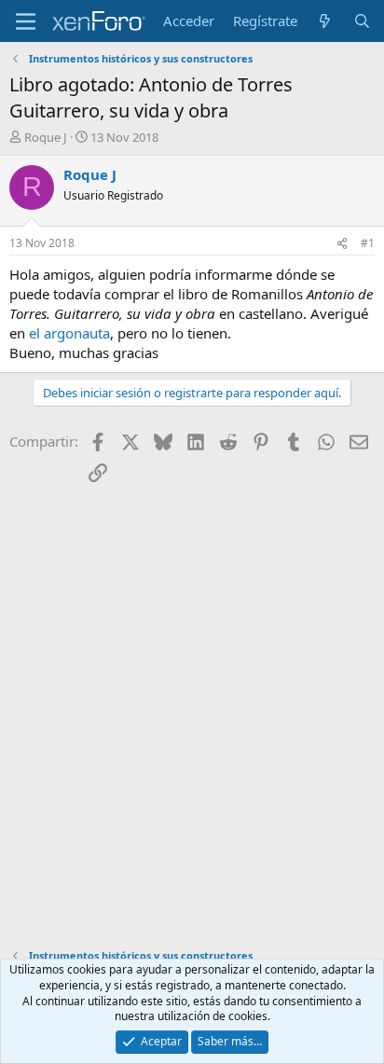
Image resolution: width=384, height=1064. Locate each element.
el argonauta (69, 333)
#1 (368, 243)
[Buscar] (362, 21)
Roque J (45, 137)
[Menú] (26, 21)
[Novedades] (325, 21)
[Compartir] (342, 244)
